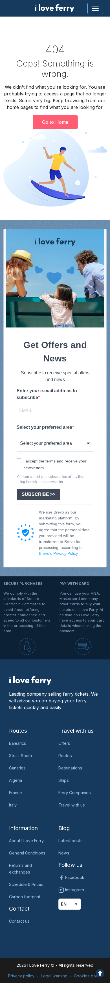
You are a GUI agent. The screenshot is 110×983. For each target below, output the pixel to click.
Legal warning (54, 975)
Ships (63, 780)
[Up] (100, 972)
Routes (65, 755)
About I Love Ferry (26, 840)
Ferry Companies (74, 792)
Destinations (70, 768)
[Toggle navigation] (95, 8)
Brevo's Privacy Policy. (59, 553)
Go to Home (55, 122)
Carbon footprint (24, 896)
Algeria (15, 780)
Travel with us (71, 805)
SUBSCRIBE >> (38, 494)
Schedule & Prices (26, 884)
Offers (64, 743)
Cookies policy (88, 975)
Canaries (17, 768)
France (15, 792)
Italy (13, 805)
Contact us (19, 921)
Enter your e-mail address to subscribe (47, 394)
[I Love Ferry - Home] (30, 680)
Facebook (74, 877)
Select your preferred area (44, 427)
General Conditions (27, 853)
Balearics (17, 743)
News (63, 853)
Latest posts (70, 840)
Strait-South (20, 755)
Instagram (74, 889)
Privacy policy (21, 975)
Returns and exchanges (20, 868)
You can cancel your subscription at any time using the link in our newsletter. (51, 479)
